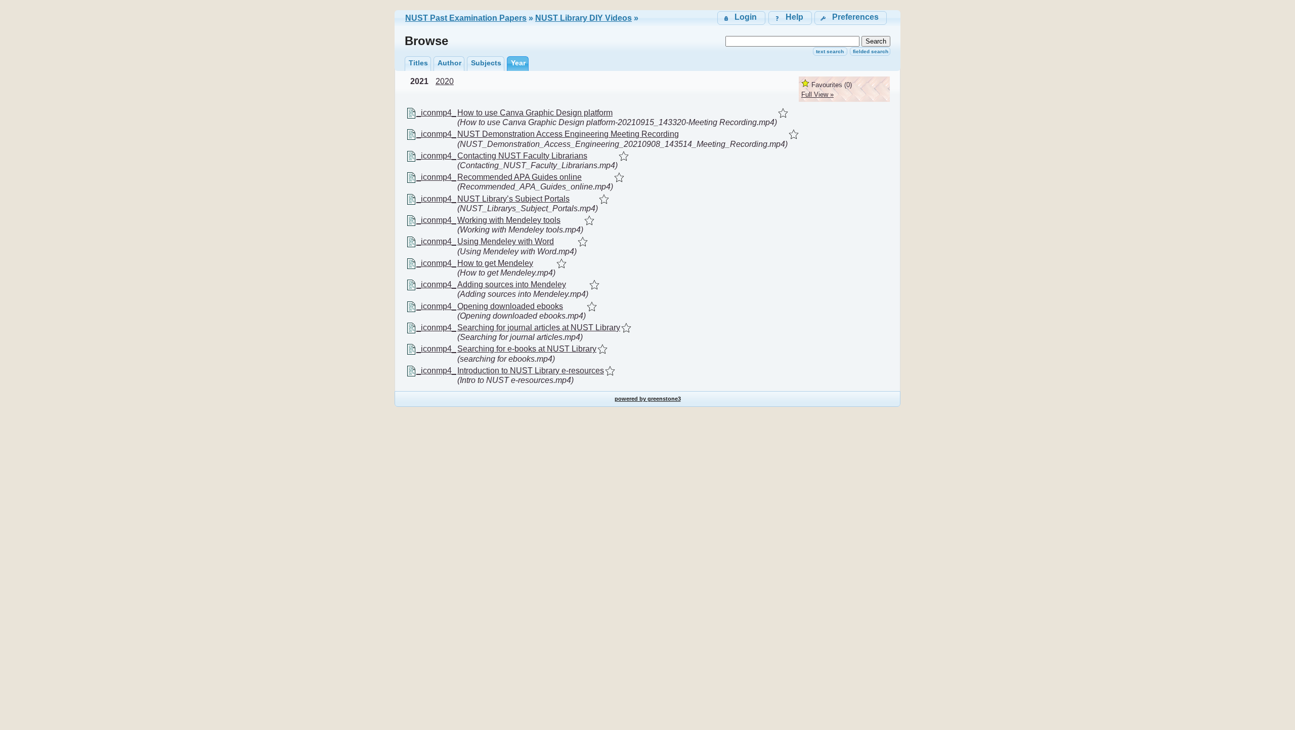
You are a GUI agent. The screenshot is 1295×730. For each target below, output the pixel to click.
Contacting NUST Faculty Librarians (522, 155)
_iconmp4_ (436, 112)
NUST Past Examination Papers (466, 18)
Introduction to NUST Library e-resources (530, 370)
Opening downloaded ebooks (510, 306)
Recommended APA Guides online (519, 177)
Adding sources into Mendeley (511, 284)
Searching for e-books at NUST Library (526, 348)
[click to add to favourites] (783, 113)
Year (518, 63)
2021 (419, 81)
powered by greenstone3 (648, 399)
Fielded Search (870, 51)
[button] (850, 18)
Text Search (830, 51)
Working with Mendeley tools (508, 220)
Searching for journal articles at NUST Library (538, 327)
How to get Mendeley (495, 263)
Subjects (486, 63)
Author (449, 63)
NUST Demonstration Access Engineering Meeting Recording (568, 134)
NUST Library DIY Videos (583, 18)
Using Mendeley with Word (505, 241)
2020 (445, 81)
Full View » (817, 94)
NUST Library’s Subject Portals (513, 199)
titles (418, 63)
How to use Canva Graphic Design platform (535, 112)
